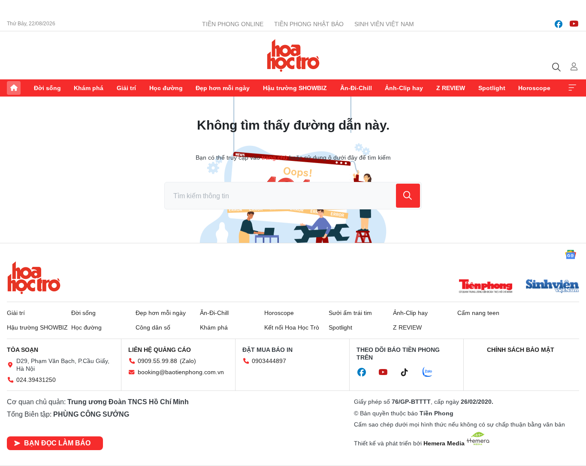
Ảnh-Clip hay (404, 88)
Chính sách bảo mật (520, 349)
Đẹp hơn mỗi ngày (223, 88)
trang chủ (274, 157)
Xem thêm (572, 88)
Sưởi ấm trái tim (350, 312)
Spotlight (491, 88)
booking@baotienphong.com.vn (181, 372)
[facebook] (558, 24)
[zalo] (432, 372)
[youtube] (574, 24)
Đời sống (47, 88)
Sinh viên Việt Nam (384, 24)
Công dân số (153, 327)
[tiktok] (408, 372)
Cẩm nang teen (478, 312)
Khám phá (88, 88)
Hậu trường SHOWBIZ (295, 88)
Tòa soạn (22, 349)
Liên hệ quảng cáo (159, 349)
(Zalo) (188, 360)
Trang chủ (14, 88)
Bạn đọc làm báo (57, 443)
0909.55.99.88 (157, 360)
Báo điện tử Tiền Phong (293, 55)
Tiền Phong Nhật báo (309, 24)
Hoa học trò (34, 277)
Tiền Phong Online (232, 24)
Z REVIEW (450, 88)
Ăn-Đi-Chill (356, 88)
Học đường (166, 88)
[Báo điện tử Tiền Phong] (485, 287)
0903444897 (269, 360)
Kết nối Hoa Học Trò (291, 327)
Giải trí (126, 88)
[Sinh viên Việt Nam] (552, 287)
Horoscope (534, 88)
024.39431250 (36, 379)
